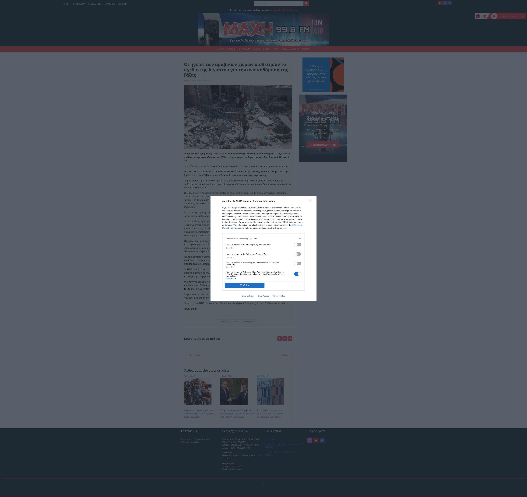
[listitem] (263, 238)
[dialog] (263, 248)
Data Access (263, 296)
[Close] (311, 201)
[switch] (297, 244)
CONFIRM (244, 285)
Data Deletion (248, 296)
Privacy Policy (279, 296)
